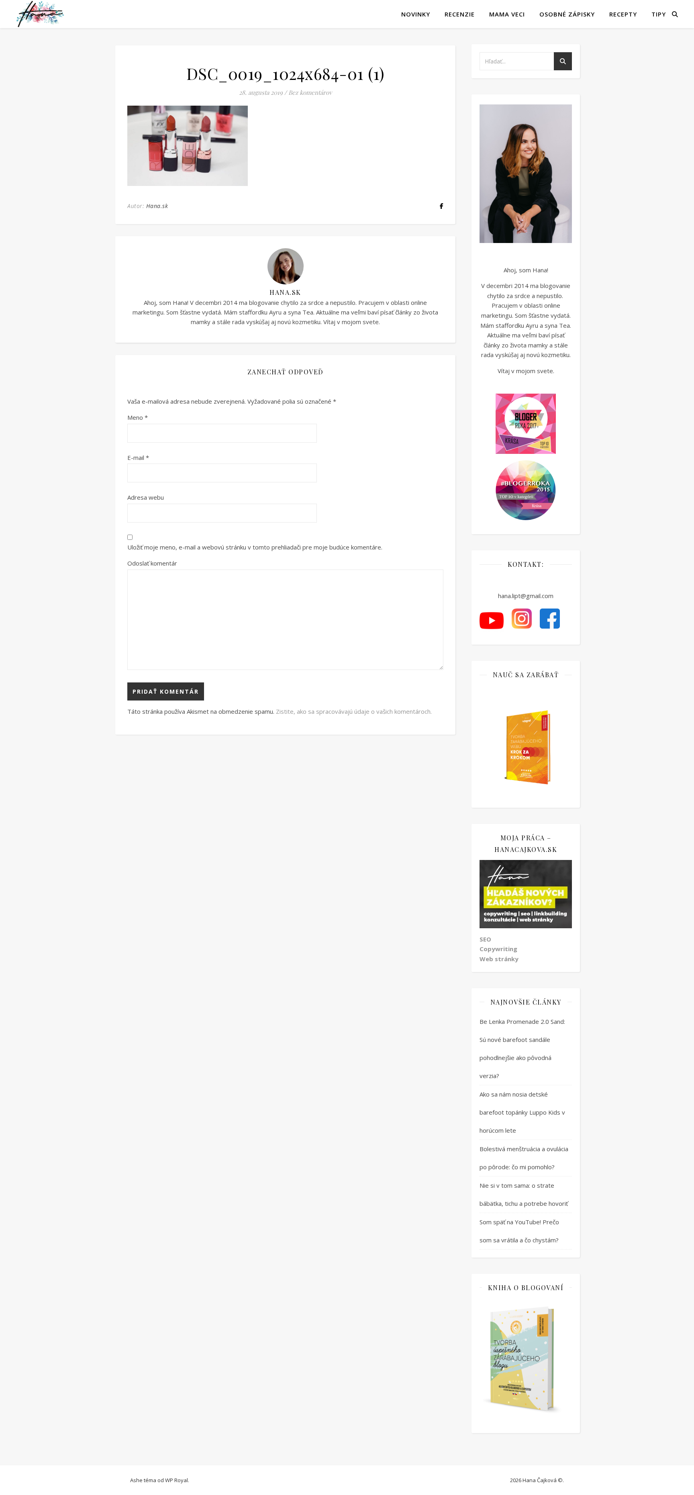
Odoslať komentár (152, 563)
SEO (485, 939)
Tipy (658, 14)
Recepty (623, 14)
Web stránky (499, 959)
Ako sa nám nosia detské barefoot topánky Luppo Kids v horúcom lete (522, 1112)
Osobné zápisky (567, 14)
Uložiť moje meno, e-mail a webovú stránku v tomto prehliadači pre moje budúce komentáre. (254, 547)
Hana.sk (157, 206)
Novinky (415, 14)
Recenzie (460, 14)
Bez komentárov (310, 92)
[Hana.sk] (40, 14)
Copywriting (498, 949)
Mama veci (507, 14)
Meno (137, 417)
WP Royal (176, 1480)
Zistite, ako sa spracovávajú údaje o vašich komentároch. (354, 711)
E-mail (138, 457)
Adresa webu (145, 497)
